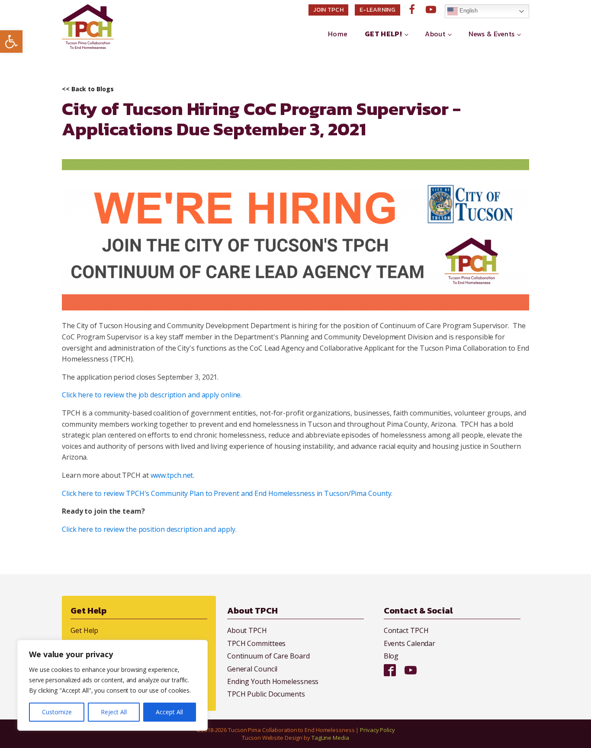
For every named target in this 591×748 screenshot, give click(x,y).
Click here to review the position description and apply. (150, 529)
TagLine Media (330, 738)
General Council (252, 669)
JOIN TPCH (328, 9)
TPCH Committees (256, 643)
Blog (391, 656)
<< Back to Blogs (87, 89)
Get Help (84, 630)
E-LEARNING (377, 9)
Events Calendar (410, 643)
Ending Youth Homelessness (273, 681)
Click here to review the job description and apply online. (153, 395)
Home (337, 34)
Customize (57, 712)
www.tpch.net (172, 475)
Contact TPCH (406, 630)
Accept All (169, 712)
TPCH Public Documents (266, 694)
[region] (112, 685)
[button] (11, 41)
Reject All (114, 712)
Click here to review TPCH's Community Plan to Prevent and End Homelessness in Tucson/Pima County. (227, 493)
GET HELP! (383, 34)
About (435, 34)
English (468, 10)
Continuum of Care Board (268, 656)
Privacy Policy (377, 730)
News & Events (492, 34)
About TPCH (247, 630)
